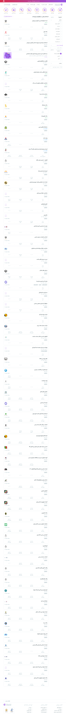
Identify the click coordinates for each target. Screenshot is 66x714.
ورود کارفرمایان (44, 709)
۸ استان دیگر (36, 284)
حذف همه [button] (52, 17)
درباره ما (30, 707)
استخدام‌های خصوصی (8, 16)
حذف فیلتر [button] (52, 49)
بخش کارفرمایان (14, 4)
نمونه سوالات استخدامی (57, 710)
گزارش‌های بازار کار (43, 712)
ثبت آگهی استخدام (43, 707)
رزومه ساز (38, 4)
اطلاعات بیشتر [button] (7, 701)
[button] (60, 11)
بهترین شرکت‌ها (32, 4)
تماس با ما (29, 709)
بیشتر (28, 4)
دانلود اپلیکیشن (29, 710)
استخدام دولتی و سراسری (57, 712)
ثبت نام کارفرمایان (43, 710)
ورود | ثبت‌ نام (6, 4)
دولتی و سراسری (44, 4)
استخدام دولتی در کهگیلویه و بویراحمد (40, 16)
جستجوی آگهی (51, 4)
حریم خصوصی (29, 712)
